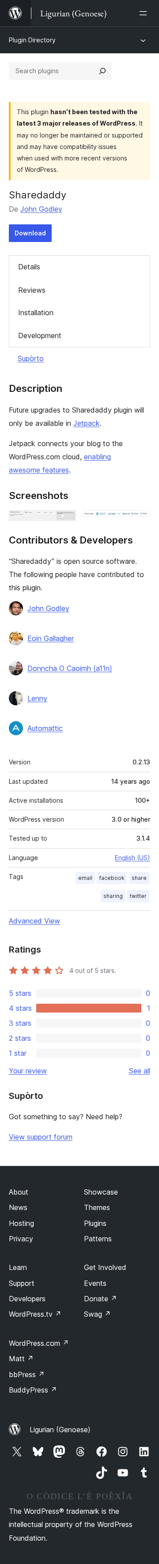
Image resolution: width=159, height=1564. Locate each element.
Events (95, 1283)
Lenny (37, 698)
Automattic (45, 728)
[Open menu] (145, 13)
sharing (113, 896)
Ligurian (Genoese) (60, 1429)
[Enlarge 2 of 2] (138, 522)
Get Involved (105, 1267)
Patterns (98, 1238)
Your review (28, 1070)
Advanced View (34, 920)
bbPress (27, 1374)
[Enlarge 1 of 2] (64, 522)
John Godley (41, 209)
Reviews (31, 290)
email (85, 878)
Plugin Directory (32, 40)
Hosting (21, 1223)
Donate (100, 1298)
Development (39, 335)
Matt (21, 1358)
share (139, 878)
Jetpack (86, 423)
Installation (35, 312)
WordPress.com (39, 1343)
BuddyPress (33, 1389)
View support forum (40, 1136)
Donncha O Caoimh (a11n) (69, 668)
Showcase (101, 1192)
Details (29, 266)
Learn (18, 1267)
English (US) (132, 857)
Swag (97, 1314)
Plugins (95, 1223)
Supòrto (31, 358)
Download (30, 233)
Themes (97, 1207)
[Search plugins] (102, 71)
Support (21, 1283)
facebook (112, 878)
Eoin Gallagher (50, 638)
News (18, 1207)
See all (139, 1070)
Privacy (21, 1238)
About (18, 1192)
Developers (27, 1298)
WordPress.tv (35, 1314)
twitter (138, 896)
